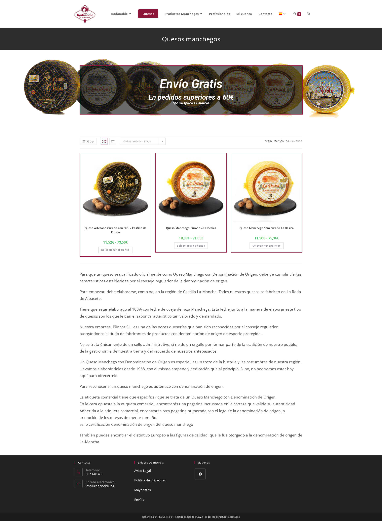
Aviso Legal (142, 471)
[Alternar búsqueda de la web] (308, 14)
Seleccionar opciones (115, 250)
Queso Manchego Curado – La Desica (191, 228)
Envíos (139, 500)
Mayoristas (142, 490)
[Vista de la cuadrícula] (104, 141)
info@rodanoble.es (100, 486)
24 (287, 141)
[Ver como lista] (112, 141)
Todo (299, 141)
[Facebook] (200, 474)
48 (292, 141)
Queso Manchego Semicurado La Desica (267, 228)
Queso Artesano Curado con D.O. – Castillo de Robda (115, 230)
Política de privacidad (150, 480)
